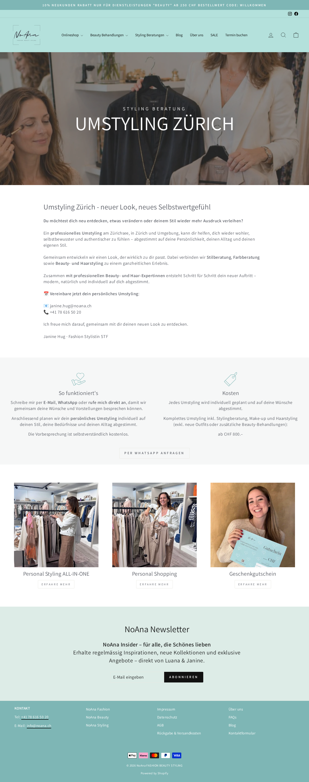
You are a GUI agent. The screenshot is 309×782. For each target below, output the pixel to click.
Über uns (196, 35)
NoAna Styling (97, 725)
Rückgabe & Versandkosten (179, 733)
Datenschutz (167, 717)
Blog (179, 35)
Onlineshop (70, 35)
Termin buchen (236, 35)
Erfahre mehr (56, 584)
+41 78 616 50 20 (35, 716)
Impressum (166, 709)
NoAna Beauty (97, 717)
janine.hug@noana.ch (71, 305)
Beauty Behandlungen (107, 35)
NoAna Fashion (98, 709)
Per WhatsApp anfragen (154, 453)
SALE (214, 35)
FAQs (233, 717)
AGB (160, 725)
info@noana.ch (39, 725)
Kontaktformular (242, 733)
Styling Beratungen (150, 35)
